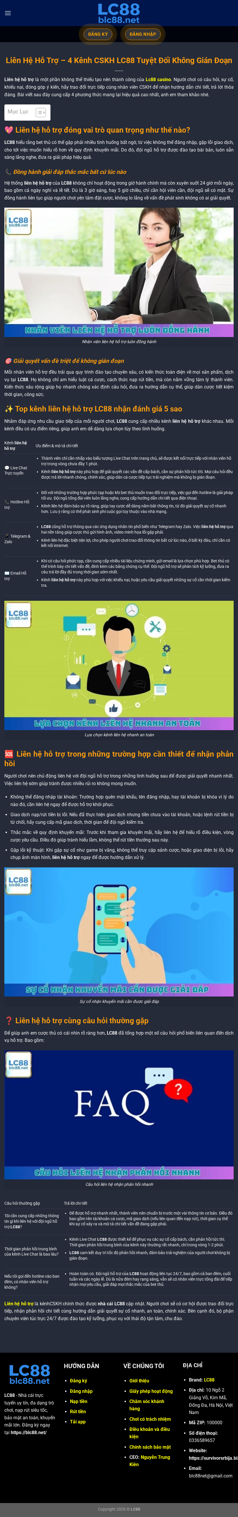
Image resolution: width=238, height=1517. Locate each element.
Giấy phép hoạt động (151, 1391)
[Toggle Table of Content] (37, 112)
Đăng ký (78, 1381)
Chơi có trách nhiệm (150, 1419)
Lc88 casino (158, 79)
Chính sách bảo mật (150, 1447)
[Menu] (7, 13)
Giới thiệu (139, 1381)
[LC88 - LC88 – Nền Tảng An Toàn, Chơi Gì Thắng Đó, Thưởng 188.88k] (119, 13)
